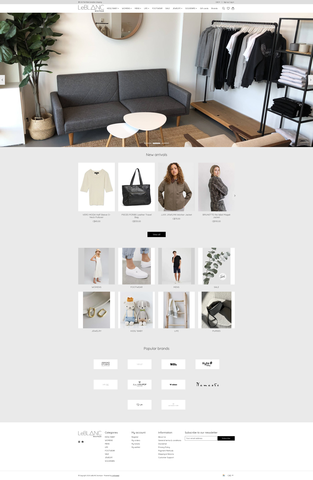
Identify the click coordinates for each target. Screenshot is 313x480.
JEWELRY (96, 331)
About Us (162, 437)
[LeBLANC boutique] (91, 8)
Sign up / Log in (229, 2)
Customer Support (166, 457)
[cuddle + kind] (139, 364)
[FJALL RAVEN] (173, 364)
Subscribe (226, 438)
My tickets (136, 444)
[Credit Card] (223, 475)
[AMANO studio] (105, 364)
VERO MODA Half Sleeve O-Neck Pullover (97, 216)
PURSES (216, 331)
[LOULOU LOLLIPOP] (139, 384)
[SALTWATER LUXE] (173, 405)
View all (156, 234)
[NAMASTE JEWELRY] (207, 384)
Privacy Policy (164, 447)
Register (135, 437)
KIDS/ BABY (136, 331)
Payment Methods (165, 450)
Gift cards (204, 8)
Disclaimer (162, 444)
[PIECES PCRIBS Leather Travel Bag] (136, 187)
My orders (136, 440)
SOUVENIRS (110, 461)
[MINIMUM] (173, 384)
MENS (176, 287)
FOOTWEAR (157, 8)
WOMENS (96, 287)
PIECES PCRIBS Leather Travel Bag (137, 216)
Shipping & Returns (166, 454)
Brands (214, 8)
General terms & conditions (169, 440)
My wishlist (136, 447)
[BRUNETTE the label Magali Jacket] (216, 187)
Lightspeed (115, 475)
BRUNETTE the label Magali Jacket (216, 216)
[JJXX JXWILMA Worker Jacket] (176, 187)
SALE (167, 8)
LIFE (176, 331)
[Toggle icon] (223, 8)
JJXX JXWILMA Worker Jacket (176, 214)
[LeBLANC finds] (105, 384)
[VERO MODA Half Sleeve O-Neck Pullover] (96, 187)
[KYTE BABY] (207, 364)
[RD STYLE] (139, 405)
